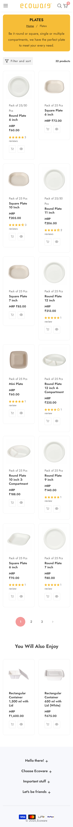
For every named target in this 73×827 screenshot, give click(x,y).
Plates (43, 26)
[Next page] (52, 622)
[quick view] (12, 149)
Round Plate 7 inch (53, 565)
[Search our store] (60, 5)
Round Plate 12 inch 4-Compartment (54, 388)
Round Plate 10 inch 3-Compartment (18, 480)
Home (30, 26)
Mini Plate (16, 384)
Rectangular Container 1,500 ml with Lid (18, 699)
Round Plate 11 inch (53, 211)
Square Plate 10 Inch (18, 206)
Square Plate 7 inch (18, 298)
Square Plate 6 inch (54, 113)
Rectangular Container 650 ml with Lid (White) (53, 699)
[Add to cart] (48, 421)
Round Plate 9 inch (53, 478)
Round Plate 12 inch (53, 298)
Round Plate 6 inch (17, 118)
